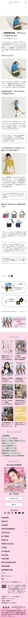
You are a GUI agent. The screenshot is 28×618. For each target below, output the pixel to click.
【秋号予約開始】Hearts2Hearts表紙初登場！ (13, 455)
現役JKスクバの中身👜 (7, 440)
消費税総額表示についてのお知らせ (9, 602)
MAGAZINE (6, 566)
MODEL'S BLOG (7, 544)
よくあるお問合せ (16, 596)
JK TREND (5, 536)
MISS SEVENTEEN (9, 562)
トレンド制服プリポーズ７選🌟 (9, 448)
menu (26, 3)
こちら (10, 616)
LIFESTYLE (6, 532)
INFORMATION (7, 570)
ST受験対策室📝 (6, 435)
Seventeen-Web (6, 311)
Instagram (6, 551)
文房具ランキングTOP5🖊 (8, 443)
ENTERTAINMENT (8, 529)
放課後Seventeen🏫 (20, 440)
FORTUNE (5, 559)
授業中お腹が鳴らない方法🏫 (9, 450)
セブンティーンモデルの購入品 (9, 438)
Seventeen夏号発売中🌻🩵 (9, 445)
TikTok (4, 547)
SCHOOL (5, 525)
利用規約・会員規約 (6, 600)
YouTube (5, 555)
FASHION (13, 311)
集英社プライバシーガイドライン (9, 598)
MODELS (5, 540)
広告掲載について (5, 596)
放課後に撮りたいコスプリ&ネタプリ (11, 453)
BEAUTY (5, 521)
